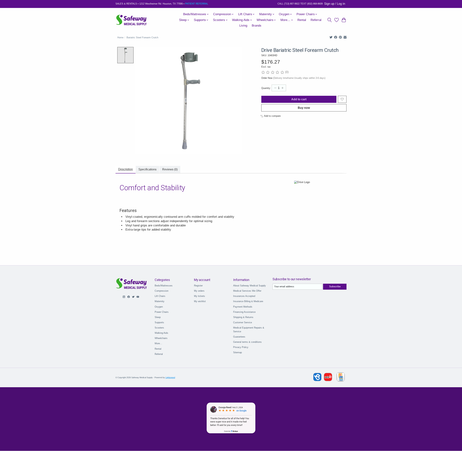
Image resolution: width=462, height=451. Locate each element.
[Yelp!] (328, 380)
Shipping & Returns (243, 317)
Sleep (158, 317)
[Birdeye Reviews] (317, 380)
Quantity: (266, 88)
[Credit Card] (341, 377)
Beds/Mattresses (164, 285)
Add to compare (272, 116)
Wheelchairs (161, 338)
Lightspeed (170, 377)
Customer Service (242, 322)
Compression (161, 290)
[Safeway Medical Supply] (132, 20)
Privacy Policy (240, 347)
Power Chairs (162, 312)
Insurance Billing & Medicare (248, 301)
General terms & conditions (247, 342)
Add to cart (298, 99)
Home (120, 37)
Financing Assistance (244, 312)
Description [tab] (125, 169)
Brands (256, 25)
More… (158, 343)
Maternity (159, 301)
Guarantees (239, 336)
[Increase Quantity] (282, 88)
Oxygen (159, 306)
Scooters (159, 327)
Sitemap (237, 352)
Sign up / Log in (334, 3)
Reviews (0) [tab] (170, 169)
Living (243, 25)
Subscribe (335, 286)
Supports (159, 322)
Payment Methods (242, 306)
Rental (301, 20)
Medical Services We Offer (247, 290)
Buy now (304, 107)
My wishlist (200, 301)
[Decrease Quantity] (275, 88)
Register (198, 285)
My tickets (199, 296)
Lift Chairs (160, 296)
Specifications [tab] (147, 169)
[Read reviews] (273, 72)
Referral (316, 20)
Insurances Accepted (244, 296)
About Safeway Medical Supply (249, 285)
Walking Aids (161, 333)
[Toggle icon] (329, 20)
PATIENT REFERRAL (196, 3)
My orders (199, 290)
